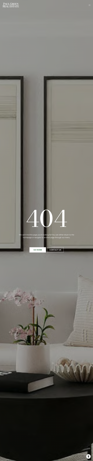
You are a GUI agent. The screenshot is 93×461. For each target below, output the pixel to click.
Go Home (37, 250)
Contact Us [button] (55, 250)
